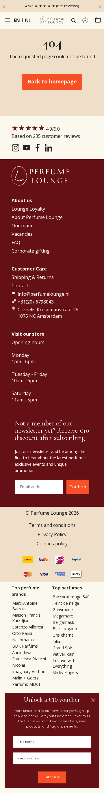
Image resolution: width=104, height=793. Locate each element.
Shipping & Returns (33, 277)
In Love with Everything (64, 663)
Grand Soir (62, 648)
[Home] (52, 20)
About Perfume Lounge (37, 217)
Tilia (56, 641)
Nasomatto (23, 639)
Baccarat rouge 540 (71, 597)
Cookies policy (52, 543)
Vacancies (22, 234)
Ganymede (63, 609)
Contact (20, 285)
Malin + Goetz (25, 678)
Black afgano (65, 628)
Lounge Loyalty (28, 209)
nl (28, 20)
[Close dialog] (93, 700)
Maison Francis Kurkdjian (26, 617)
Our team (22, 225)
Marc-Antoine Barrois (25, 605)
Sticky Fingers (65, 672)
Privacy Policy (52, 534)
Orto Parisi (22, 633)
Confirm (77, 486)
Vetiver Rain (64, 654)
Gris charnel (64, 635)
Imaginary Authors (29, 671)
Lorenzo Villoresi (27, 627)
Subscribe (52, 777)
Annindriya (21, 652)
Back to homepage (52, 81)
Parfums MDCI (26, 684)
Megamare (63, 616)
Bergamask (63, 622)
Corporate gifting (31, 251)
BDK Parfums (25, 646)
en (17, 20)
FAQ (16, 242)
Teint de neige (66, 603)
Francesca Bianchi (29, 659)
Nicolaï (18, 665)
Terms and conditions (52, 525)
